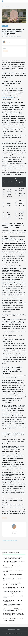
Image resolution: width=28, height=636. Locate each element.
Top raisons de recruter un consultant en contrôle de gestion (12, 566)
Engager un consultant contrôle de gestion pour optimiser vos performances (13, 588)
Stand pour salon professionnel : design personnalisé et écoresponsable (12, 583)
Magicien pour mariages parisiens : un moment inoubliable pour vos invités (13, 562)
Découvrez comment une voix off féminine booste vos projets (12, 601)
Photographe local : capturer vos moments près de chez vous (13, 579)
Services (7, 6)
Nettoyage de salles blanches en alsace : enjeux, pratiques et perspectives (13, 619)
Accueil (3, 6)
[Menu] (25, 1)
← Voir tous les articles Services (9, 540)
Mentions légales (11, 629)
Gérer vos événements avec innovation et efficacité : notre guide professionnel (12, 605)
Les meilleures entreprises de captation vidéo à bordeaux (13, 596)
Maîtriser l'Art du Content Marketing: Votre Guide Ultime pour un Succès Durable (13, 557)
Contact (18, 629)
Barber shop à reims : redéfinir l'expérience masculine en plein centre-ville (13, 609)
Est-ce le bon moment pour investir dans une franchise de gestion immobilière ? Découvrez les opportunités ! (13, 614)
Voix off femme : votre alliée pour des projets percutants (13, 570)
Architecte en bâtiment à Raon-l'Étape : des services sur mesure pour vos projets (13, 592)
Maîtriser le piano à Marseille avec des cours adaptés (13, 575)
